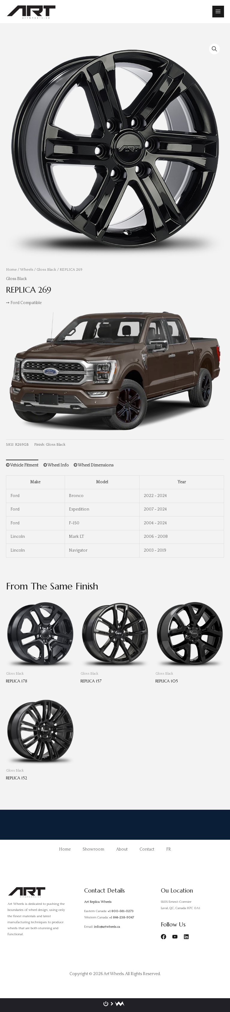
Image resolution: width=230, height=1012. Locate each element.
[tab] (22, 465)
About (122, 849)
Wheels (26, 269)
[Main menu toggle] (218, 11)
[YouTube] (175, 936)
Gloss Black (46, 269)
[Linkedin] (186, 936)
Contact (147, 849)
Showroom (93, 849)
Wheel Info (58, 465)
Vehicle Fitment (24, 465)
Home (11, 269)
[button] (214, 49)
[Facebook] (163, 936)
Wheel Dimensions (95, 465)
